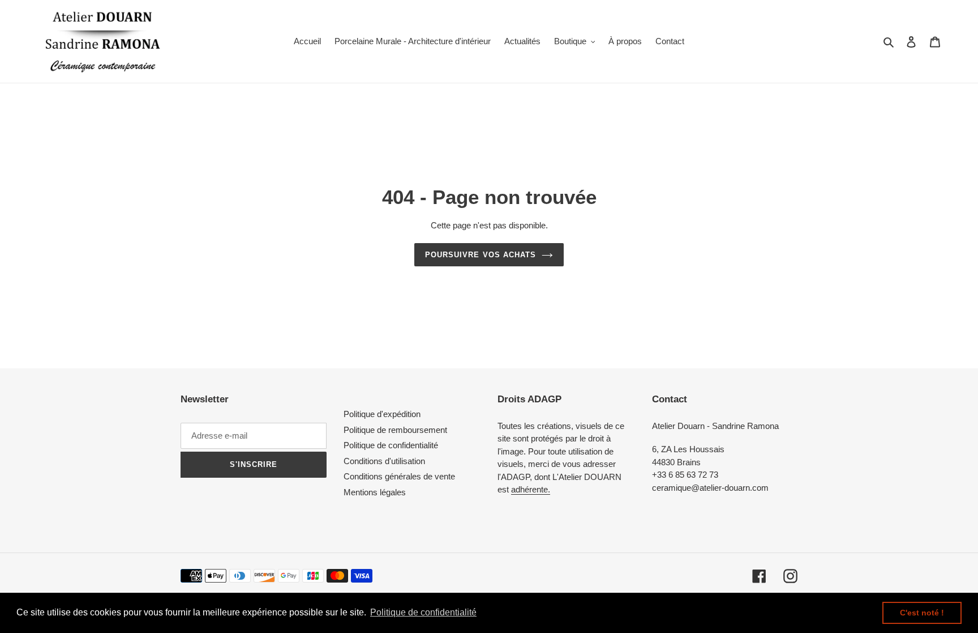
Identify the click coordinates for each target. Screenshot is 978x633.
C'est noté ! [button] (922, 612)
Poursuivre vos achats (480, 254)
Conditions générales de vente (399, 476)
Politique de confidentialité (391, 445)
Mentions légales (375, 492)
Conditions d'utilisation (384, 461)
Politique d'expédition (382, 414)
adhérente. (530, 489)
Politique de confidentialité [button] (423, 612)
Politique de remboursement (395, 430)
